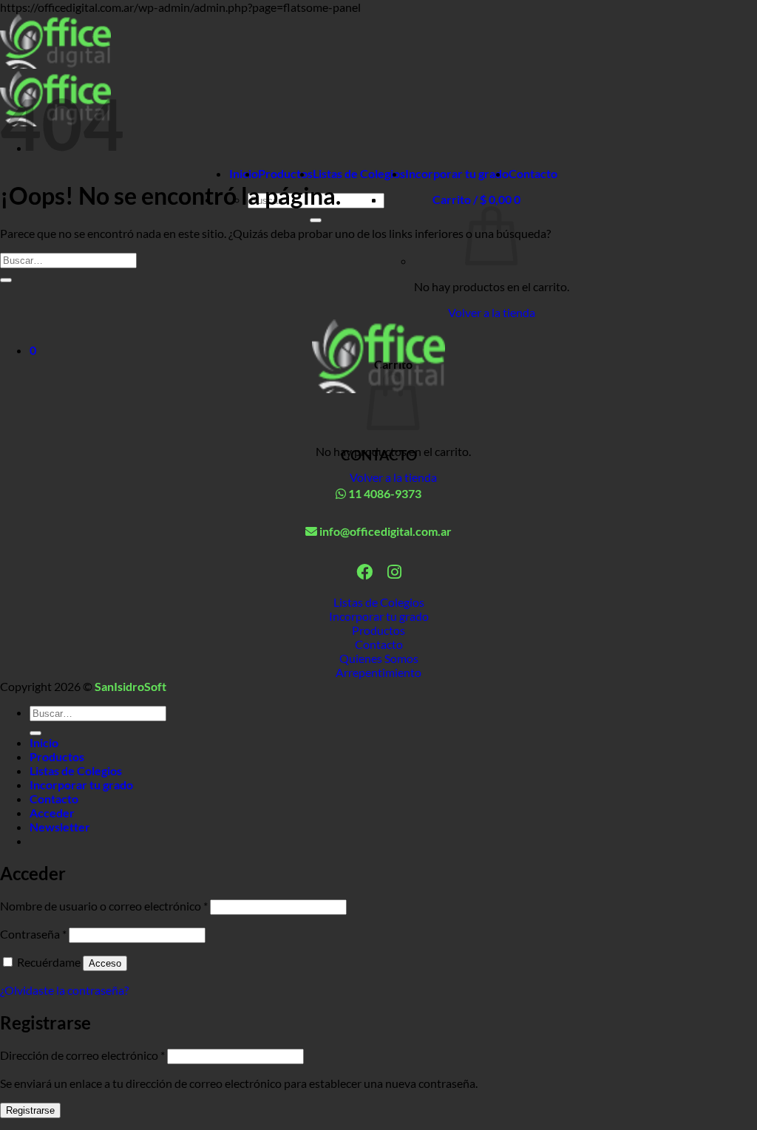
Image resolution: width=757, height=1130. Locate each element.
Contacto (533, 173)
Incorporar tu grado (457, 173)
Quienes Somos (378, 658)
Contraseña (33, 934)
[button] (476, 199)
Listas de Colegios (359, 173)
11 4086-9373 (383, 493)
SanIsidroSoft (130, 686)
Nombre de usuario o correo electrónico (104, 906)
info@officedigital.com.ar (384, 531)
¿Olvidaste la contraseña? (64, 990)
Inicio (243, 173)
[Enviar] (316, 220)
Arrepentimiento (378, 672)
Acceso (105, 963)
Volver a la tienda (491, 312)
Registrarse (30, 1110)
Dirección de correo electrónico (82, 1055)
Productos (285, 173)
